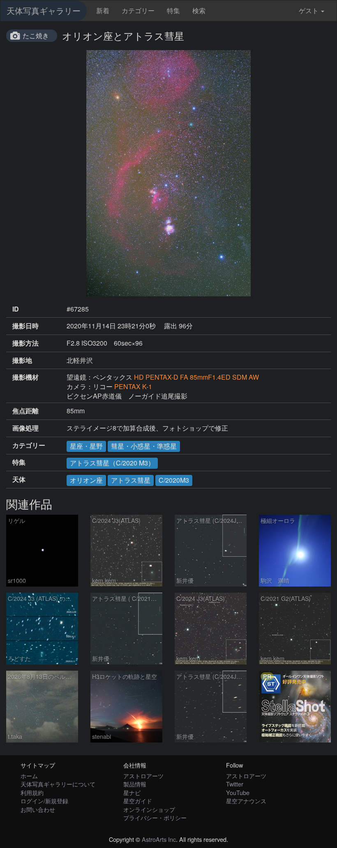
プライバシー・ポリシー (155, 817)
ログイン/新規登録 (44, 800)
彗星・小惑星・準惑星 (144, 446)
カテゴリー (138, 10)
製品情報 (134, 783)
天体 (18, 479)
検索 (198, 10)
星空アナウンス (246, 800)
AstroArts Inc (159, 839)
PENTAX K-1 (133, 386)
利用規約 (32, 792)
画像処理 (25, 428)
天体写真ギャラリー (44, 10)
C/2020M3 (174, 480)
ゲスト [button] (308, 10)
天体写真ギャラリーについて (58, 783)
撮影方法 (25, 343)
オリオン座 (86, 480)
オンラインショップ (149, 809)
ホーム (29, 775)
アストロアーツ (143, 775)
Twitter (234, 783)
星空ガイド (137, 800)
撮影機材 (25, 377)
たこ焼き (36, 35)
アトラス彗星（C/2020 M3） (112, 463)
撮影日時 (25, 325)
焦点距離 (25, 410)
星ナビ (132, 792)
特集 (173, 10)
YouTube (237, 792)
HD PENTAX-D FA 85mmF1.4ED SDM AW (196, 377)
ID (15, 309)
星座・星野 (86, 446)
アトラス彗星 (130, 480)
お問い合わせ (38, 809)
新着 (102, 10)
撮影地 (22, 360)
